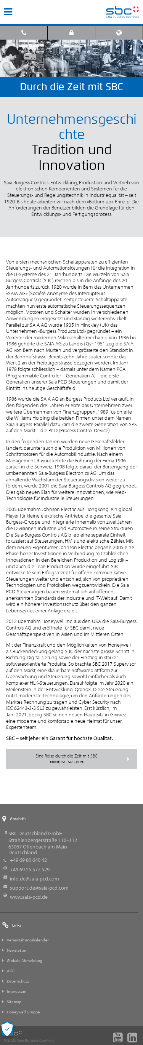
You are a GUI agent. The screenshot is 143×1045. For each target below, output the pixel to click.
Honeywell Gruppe (23, 1012)
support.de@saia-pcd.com (39, 887)
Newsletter (17, 950)
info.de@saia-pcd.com (34, 878)
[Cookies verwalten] (7, 1029)
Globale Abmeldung (24, 960)
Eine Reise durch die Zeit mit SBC (66, 758)
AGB (10, 970)
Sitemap (14, 1001)
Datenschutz (18, 981)
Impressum (16, 991)
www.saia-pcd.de (29, 896)
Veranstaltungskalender (28, 940)
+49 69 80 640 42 (28, 859)
